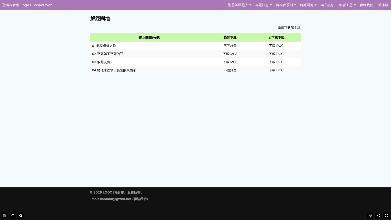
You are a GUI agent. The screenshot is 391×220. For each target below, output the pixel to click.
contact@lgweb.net (115, 199)
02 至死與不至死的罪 (107, 54)
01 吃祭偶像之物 (104, 46)
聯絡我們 (140, 199)
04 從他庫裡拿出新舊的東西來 (114, 70)
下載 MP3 (230, 54)
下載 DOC (276, 46)
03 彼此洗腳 (101, 62)
